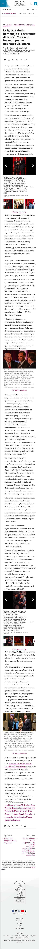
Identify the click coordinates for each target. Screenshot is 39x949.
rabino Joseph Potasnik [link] (22, 814)
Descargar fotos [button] (20, 212)
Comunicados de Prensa (9, 13)
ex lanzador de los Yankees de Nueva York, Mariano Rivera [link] (20, 811)
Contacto (31, 13)
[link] (5, 826)
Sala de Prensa (7, 9)
